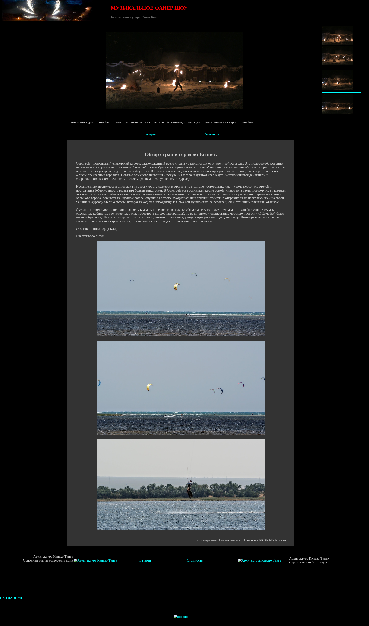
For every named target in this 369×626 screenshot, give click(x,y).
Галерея (150, 134)
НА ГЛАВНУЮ (11, 598)
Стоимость (211, 134)
